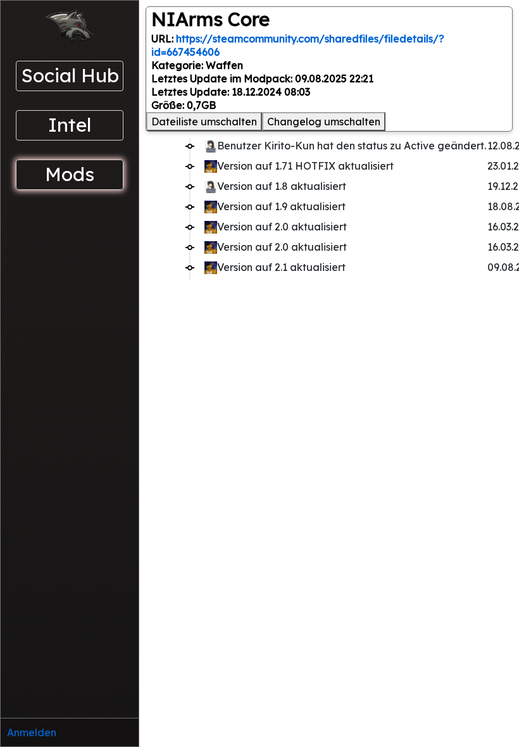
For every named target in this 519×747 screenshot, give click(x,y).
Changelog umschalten (323, 121)
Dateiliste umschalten (204, 121)
